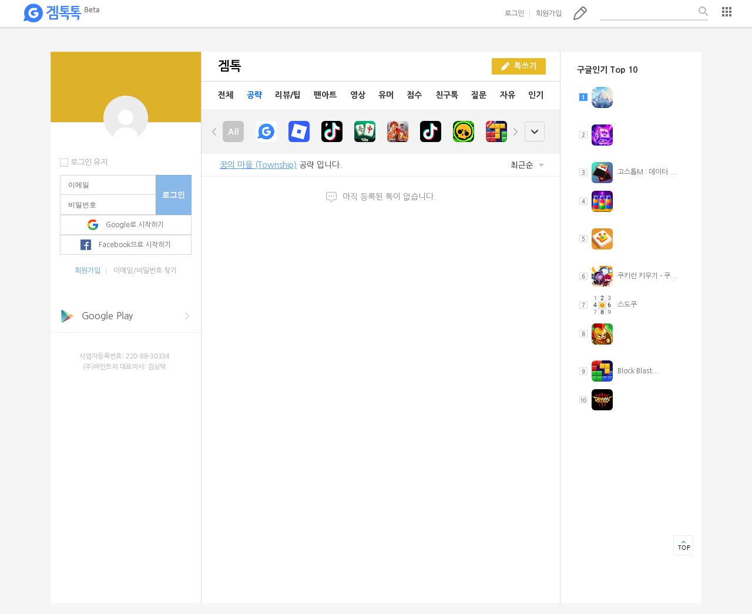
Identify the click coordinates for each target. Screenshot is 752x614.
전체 (225, 95)
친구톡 (446, 95)
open (534, 132)
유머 (386, 95)
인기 (535, 95)
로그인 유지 (89, 162)
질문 (478, 95)
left (214, 131)
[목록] (727, 11)
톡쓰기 (580, 13)
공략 (254, 95)
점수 (414, 95)
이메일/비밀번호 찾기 (145, 270)
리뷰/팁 (288, 95)
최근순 (523, 165)
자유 (507, 95)
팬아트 (325, 95)
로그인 (514, 13)
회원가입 (549, 13)
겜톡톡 (61, 13)
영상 (357, 95)
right (515, 131)
